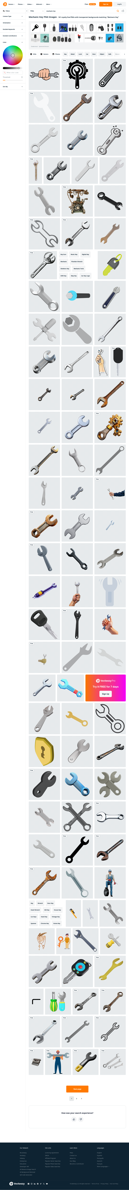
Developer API (24, 1166)
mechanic (64, 261)
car (87, 54)
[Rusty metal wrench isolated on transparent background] (44, 394)
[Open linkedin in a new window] (34, 1183)
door (94, 54)
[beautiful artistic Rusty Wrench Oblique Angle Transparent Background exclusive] (44, 526)
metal (72, 54)
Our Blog (73, 1161)
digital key (85, 254)
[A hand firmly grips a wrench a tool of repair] (101, 361)
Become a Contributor (77, 1164)
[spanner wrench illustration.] (110, 591)
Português (100, 1158)
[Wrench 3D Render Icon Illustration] (85, 170)
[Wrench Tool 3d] (44, 883)
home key (56, 923)
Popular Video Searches (52, 1166)
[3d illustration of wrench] (77, 784)
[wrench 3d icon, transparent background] (77, 460)
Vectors (10, 4)
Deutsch (99, 1161)
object (102, 54)
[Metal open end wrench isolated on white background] (76, 361)
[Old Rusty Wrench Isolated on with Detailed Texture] (110, 850)
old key (46, 910)
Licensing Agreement (52, 1153)
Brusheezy (23, 1153)
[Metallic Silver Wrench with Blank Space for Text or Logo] (77, 526)
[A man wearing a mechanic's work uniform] (110, 493)
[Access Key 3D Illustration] (112, 265)
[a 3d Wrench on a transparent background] (110, 1031)
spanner (33, 923)
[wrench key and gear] (77, 74)
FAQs (71, 1153)
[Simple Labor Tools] (110, 657)
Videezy (22, 1158)
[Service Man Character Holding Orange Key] (63, 941)
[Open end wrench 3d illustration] (86, 1062)
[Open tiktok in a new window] (41, 1183)
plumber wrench (76, 261)
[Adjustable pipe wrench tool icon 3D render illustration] (73, 913)
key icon (63, 254)
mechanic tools (79, 269)
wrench (40, 903)
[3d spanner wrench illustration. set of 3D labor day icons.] (110, 201)
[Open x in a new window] (44, 1183)
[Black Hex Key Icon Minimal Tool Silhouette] (36, 1002)
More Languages (102, 1166)
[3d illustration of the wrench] (77, 1031)
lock (80, 54)
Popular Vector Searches (53, 1161)
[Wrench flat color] (77, 883)
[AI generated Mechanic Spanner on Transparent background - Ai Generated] (86, 1002)
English (99, 1153)
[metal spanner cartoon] (70, 688)
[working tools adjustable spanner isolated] (35, 170)
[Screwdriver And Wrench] (44, 329)
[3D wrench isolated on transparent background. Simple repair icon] (77, 718)
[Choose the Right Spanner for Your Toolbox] (113, 1002)
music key (74, 254)
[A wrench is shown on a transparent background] (110, 558)
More (48, 4)
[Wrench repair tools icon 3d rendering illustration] (77, 493)
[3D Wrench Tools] (113, 1062)
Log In (119, 4)
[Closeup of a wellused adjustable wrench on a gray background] (77, 233)
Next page (77, 1089)
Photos (20, 4)
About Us (73, 1158)
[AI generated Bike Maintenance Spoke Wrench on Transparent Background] (110, 751)
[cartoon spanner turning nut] (110, 140)
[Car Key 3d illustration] (77, 971)
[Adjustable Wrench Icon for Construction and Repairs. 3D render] (44, 718)
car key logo (85, 276)
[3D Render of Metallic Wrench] (110, 107)
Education (23, 1164)
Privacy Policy (104, 1184)
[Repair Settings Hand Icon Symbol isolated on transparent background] (110, 624)
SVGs (34, 54)
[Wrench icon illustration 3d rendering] (44, 971)
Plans (86, 4)
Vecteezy (22, 1155)
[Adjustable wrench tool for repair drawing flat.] (77, 657)
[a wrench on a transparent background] (77, 140)
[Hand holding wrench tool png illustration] (44, 74)
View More (119, 38)
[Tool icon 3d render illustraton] (77, 751)
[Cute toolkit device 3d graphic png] (44, 296)
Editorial (39, 4)
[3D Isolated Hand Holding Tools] (44, 657)
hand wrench (35, 910)
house (117, 54)
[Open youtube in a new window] (47, 1183)
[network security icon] (44, 751)
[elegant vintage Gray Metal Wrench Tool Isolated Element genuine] (57, 170)
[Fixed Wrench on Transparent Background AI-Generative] (44, 1031)
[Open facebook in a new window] (28, 1183)
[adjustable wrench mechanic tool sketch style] (43, 265)
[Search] (118, 11)
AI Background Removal (27, 1172)
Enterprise (23, 1161)
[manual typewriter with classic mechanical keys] (36, 1062)
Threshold (6, 77)
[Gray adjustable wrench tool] (77, 329)
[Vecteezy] (5, 4)
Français (99, 1164)
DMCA (47, 1155)
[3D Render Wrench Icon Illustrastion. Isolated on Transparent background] (110, 784)
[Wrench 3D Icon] (44, 850)
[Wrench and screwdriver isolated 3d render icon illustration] (113, 941)
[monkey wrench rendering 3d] (86, 941)
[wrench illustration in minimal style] (110, 718)
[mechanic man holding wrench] (58, 1062)
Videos (29, 4)
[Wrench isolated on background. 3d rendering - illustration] (110, 971)
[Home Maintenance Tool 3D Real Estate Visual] (44, 201)
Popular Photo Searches (52, 1164)
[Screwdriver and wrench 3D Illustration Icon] (58, 1002)
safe (109, 54)
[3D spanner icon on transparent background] (44, 233)
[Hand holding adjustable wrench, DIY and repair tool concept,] (77, 591)
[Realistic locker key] (44, 624)
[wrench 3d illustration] (90, 913)
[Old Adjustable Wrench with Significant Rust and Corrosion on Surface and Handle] (110, 394)
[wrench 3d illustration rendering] (112, 170)
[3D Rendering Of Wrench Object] (77, 624)
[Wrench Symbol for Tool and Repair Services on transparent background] (42, 688)
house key (57, 910)
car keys (33, 917)
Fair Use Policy (114, 1184)
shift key (63, 276)
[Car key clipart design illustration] (118, 361)
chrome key (45, 923)
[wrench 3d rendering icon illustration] (77, 558)
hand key (44, 917)
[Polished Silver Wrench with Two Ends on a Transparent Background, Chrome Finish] (110, 817)
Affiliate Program (50, 1158)
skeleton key (65, 269)
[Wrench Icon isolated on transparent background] (77, 850)
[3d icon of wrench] (77, 296)
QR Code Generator (26, 1175)
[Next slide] (123, 54)
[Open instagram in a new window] (31, 1183)
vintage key (56, 917)
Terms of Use (95, 1184)
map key (74, 276)
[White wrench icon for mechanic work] (44, 107)
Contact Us (73, 1155)
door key (50, 903)
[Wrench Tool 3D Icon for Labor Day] (44, 140)
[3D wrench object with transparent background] (110, 296)
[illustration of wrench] (44, 493)
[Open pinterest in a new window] (37, 1183)
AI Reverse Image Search (28, 1169)
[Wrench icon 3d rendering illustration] (112, 913)
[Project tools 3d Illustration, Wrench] (110, 233)
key (65, 54)
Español (99, 1155)
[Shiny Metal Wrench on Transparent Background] (44, 427)
